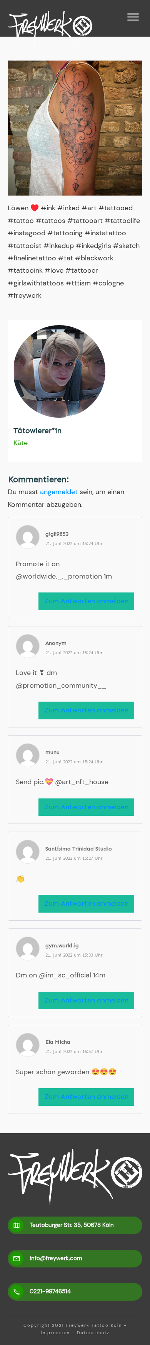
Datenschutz (93, 1332)
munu (52, 752)
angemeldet (59, 491)
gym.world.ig (62, 945)
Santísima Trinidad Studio (78, 848)
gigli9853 (57, 534)
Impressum (55, 1332)
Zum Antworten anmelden (86, 601)
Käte (20, 442)
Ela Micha (57, 1042)
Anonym (56, 643)
